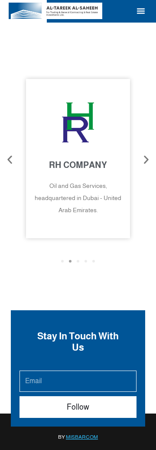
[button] (140, 10)
